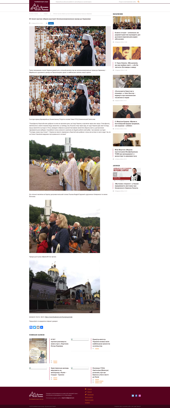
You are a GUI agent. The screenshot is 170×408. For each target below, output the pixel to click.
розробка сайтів (127, 406)
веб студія (133, 406)
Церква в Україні (99, 381)
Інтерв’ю (89, 2)
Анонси (62, 2)
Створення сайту (118, 406)
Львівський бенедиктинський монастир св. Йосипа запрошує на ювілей (127, 186)
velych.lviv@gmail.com (68, 398)
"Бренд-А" (138, 406)
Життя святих (74, 2)
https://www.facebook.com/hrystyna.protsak (58, 317)
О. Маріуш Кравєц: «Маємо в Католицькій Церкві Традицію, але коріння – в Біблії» (127, 124)
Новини (58, 2)
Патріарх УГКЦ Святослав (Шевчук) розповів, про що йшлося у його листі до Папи (101, 372)
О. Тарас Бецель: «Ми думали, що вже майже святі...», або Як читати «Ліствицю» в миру (126, 65)
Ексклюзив (67, 2)
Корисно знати (82, 2)
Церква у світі (98, 382)
